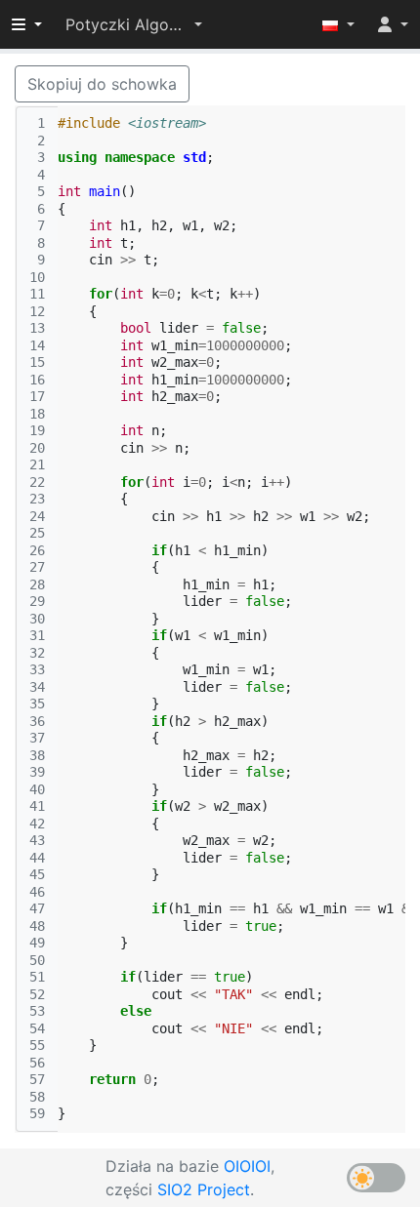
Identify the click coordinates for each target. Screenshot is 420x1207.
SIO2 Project (203, 1189)
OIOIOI (247, 1166)
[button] (134, 24)
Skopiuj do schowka (102, 84)
